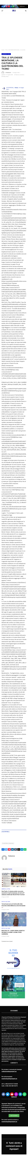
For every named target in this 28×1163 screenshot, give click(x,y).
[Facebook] (3, 1094)
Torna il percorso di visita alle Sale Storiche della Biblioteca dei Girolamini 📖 (13, 905)
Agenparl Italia (6, 54)
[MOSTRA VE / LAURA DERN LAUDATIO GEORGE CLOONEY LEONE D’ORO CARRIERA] (14, 919)
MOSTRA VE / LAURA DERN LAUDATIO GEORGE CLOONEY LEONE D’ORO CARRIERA (13, 932)
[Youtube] (12, 1094)
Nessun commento (20, 74)
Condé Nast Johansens (8, 843)
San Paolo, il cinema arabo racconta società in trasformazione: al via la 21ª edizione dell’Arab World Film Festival (13, 893)
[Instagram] (16, 1094)
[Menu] (2, 10)
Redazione (8, 72)
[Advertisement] (14, 33)
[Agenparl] (14, 10)
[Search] (25, 10)
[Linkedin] (20, 1094)
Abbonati (22, 6)
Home (3, 49)
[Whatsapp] (24, 1094)
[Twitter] (8, 1094)
